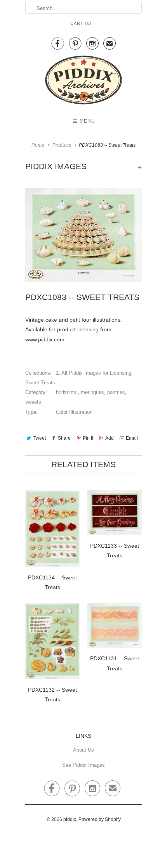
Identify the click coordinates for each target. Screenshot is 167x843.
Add (109, 438)
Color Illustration (74, 412)
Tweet (39, 438)
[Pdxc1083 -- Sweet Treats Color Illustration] (83, 235)
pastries (116, 392)
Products (61, 145)
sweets (33, 402)
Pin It (88, 438)
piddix (69, 819)
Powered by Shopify (99, 819)
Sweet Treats (40, 383)
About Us (83, 750)
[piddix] (83, 81)
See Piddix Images (83, 765)
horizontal (67, 392)
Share (64, 438)
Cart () (81, 23)
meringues (92, 392)
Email (132, 438)
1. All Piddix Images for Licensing (93, 373)
